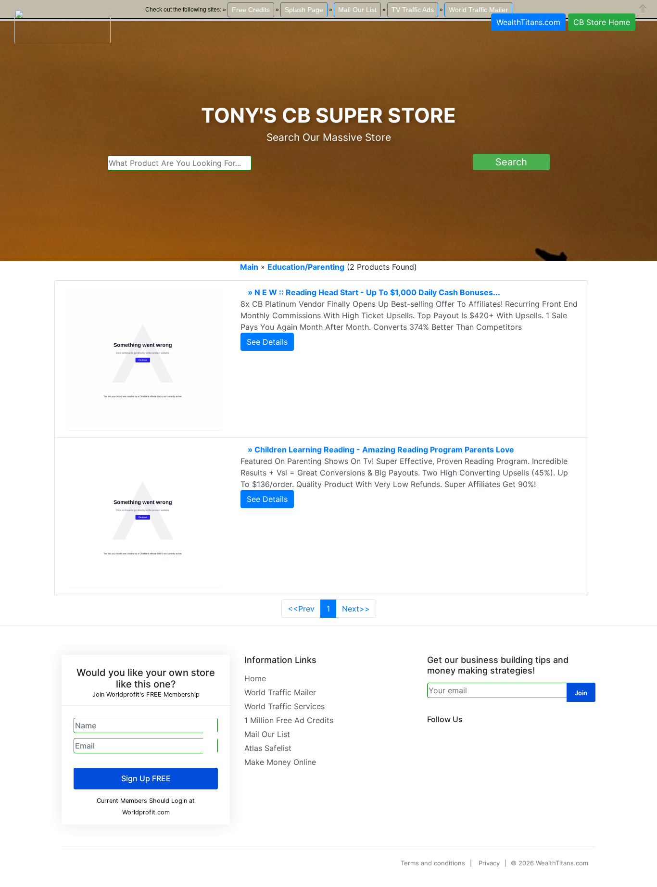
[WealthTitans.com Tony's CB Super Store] (62, 25)
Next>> (356, 608)
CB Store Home (601, 22)
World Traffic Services (284, 706)
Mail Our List (267, 734)
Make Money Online (280, 762)
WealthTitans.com (528, 22)
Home (255, 678)
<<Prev (301, 608)
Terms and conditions (433, 863)
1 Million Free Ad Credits (288, 720)
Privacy (489, 863)
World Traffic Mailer (280, 692)
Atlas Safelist (267, 748)
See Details (267, 342)
